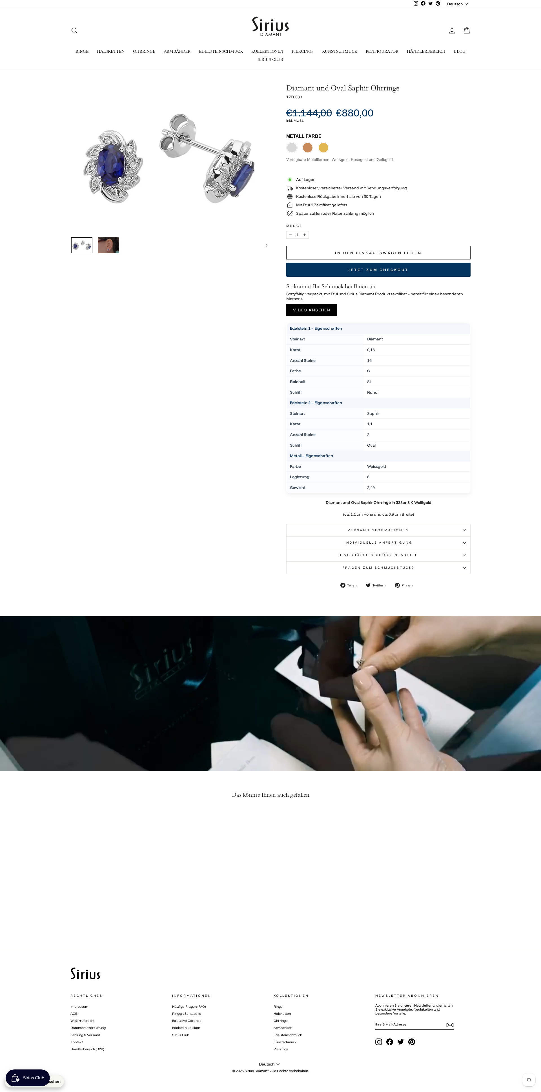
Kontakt (76, 1042)
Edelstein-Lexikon (186, 1027)
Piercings (281, 1049)
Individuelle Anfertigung (379, 542)
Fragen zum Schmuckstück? (378, 568)
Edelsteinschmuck (288, 1035)
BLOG (459, 51)
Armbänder (283, 1027)
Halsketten (282, 1013)
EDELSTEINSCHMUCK (221, 51)
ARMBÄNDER (177, 51)
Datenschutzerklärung (88, 1027)
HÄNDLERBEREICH (426, 51)
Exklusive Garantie (186, 1020)
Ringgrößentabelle (186, 1013)
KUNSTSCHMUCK (339, 51)
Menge (294, 226)
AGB (73, 1013)
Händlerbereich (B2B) (87, 1049)
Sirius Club (180, 1035)
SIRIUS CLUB (270, 59)
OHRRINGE (144, 51)
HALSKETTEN (111, 51)
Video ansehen (312, 310)
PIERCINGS (303, 51)
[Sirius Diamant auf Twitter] (400, 1041)
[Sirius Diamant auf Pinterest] (411, 1041)
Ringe (278, 1006)
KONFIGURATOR (382, 51)
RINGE (82, 51)
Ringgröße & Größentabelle (378, 555)
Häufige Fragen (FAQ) (189, 1006)
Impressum (79, 1006)
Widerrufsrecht (82, 1020)
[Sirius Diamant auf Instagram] (378, 1041)
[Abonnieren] (450, 1025)
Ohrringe (281, 1020)
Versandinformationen (378, 530)
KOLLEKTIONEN (267, 51)
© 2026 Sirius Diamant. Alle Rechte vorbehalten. (270, 1071)
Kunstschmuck (285, 1042)
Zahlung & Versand (85, 1035)
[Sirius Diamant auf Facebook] (389, 1041)
